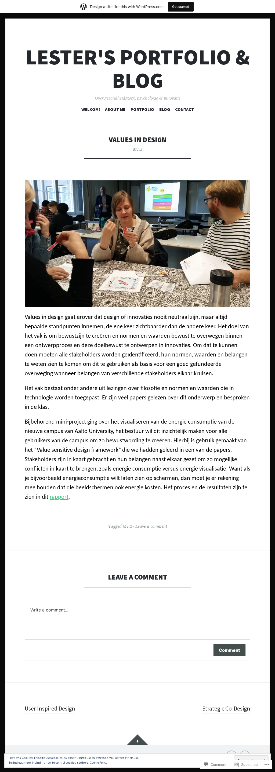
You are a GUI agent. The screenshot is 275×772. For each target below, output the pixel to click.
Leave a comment (151, 526)
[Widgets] (137, 739)
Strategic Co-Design (226, 708)
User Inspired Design (50, 708)
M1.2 (137, 149)
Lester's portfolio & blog (138, 68)
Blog (164, 109)
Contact (184, 109)
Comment (229, 650)
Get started (180, 7)
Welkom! (90, 109)
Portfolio (142, 109)
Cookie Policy (98, 762)
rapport (59, 497)
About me (115, 109)
